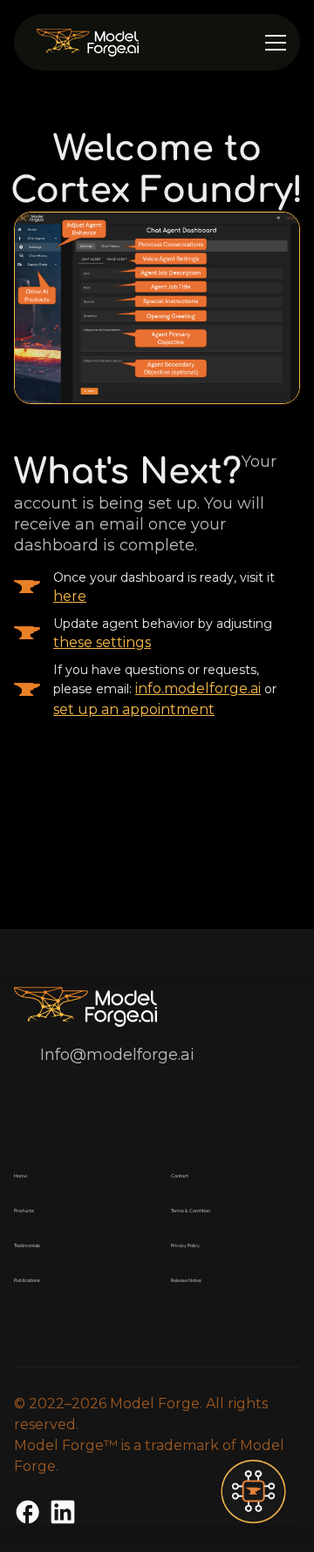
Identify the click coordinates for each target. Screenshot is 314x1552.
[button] (275, 43)
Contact (179, 1176)
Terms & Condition (190, 1211)
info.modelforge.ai (198, 688)
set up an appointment (134, 709)
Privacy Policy (185, 1246)
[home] (135, 42)
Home (20, 1176)
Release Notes (186, 1281)
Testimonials (27, 1246)
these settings (102, 642)
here (69, 596)
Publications (27, 1281)
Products (24, 1211)
